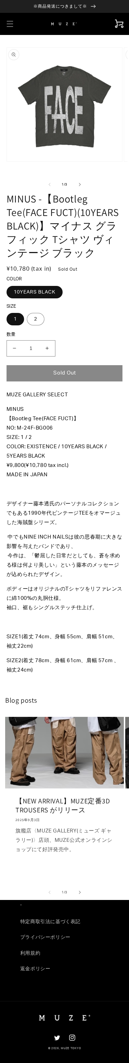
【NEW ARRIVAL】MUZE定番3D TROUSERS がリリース (62, 805)
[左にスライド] (49, 184)
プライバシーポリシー (45, 937)
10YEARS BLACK (34, 292)
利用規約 (30, 953)
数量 (11, 334)
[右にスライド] (79, 184)
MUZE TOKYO (71, 1048)
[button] (10, 23)
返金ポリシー (35, 968)
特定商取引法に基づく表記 (50, 921)
